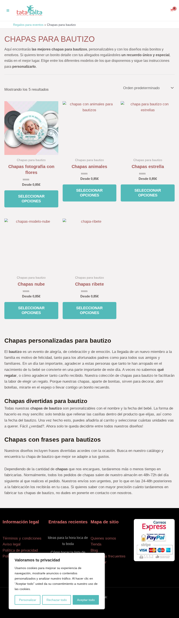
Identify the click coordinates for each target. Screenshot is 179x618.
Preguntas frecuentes (108, 556)
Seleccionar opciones (31, 198)
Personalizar (27, 600)
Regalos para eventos (28, 24)
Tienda (96, 544)
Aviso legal (12, 544)
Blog (94, 550)
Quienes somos (103, 538)
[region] (57, 581)
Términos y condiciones (22, 538)
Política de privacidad (20, 550)
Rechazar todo (56, 600)
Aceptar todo (86, 600)
